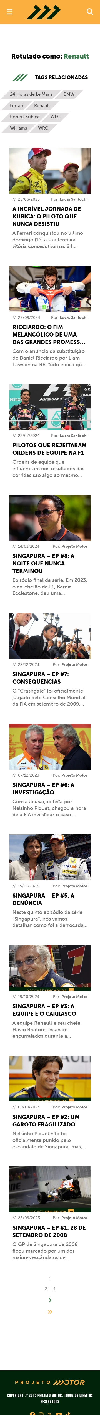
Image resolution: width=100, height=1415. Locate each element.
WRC (43, 128)
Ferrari (16, 105)
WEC (56, 116)
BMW (69, 94)
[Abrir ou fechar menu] (9, 12)
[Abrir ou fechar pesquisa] (90, 12)
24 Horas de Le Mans (31, 94)
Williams (18, 128)
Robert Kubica (24, 116)
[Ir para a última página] (50, 1312)
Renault (42, 105)
